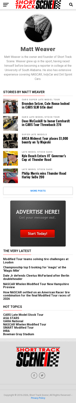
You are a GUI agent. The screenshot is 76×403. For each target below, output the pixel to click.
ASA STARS (11, 318)
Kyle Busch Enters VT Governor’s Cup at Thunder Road (44, 157)
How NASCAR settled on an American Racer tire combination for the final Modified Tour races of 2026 (36, 296)
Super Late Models (34, 134)
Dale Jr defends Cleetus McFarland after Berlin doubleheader (36, 277)
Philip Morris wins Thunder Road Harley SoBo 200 (44, 175)
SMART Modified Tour (18, 327)
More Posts (38, 190)
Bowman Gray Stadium (18, 334)
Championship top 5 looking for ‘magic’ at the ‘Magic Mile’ (34, 269)
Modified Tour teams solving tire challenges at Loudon (35, 260)
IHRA (6, 331)
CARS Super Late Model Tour (41, 99)
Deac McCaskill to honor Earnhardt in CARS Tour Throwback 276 (46, 122)
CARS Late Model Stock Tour (41, 117)
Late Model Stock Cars (37, 152)
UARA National (13, 321)
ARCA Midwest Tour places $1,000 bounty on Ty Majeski (45, 140)
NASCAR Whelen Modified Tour (24, 324)
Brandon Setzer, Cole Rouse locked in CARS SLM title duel (46, 105)
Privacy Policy (38, 398)
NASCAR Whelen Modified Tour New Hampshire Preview (36, 285)
